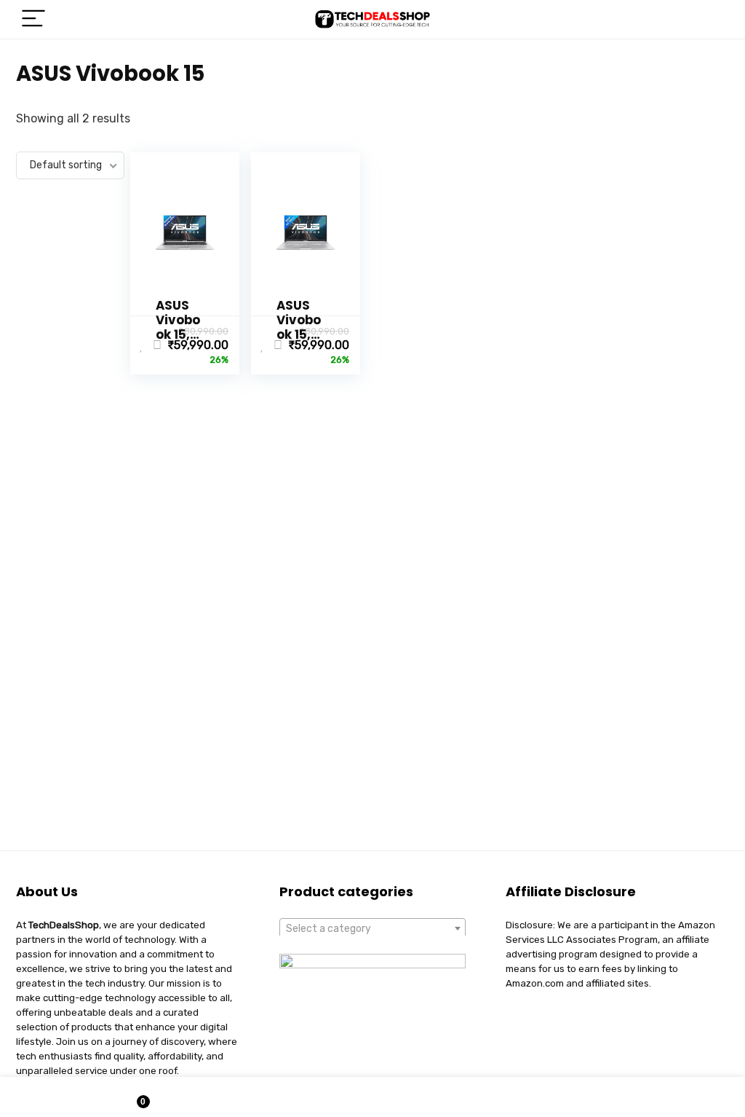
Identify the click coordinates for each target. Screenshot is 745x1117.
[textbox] (372, 929)
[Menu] (33, 19)
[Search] (706, 19)
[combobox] (372, 928)
